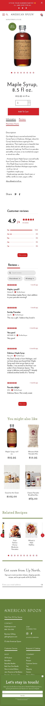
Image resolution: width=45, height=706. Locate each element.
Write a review (22, 255)
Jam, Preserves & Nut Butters (13, 672)
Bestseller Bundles (9, 663)
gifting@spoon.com (10, 637)
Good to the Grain (12, 493)
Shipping (29, 669)
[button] (22, 230)
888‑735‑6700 (9, 629)
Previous (2, 535)
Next (43, 535)
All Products (8, 658)
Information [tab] (11, 119)
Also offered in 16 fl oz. (14, 181)
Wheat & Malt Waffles (31, 543)
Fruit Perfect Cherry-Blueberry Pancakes (14, 545)
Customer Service (31, 663)
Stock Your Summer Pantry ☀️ (22, 4)
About (28, 658)
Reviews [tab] (13, 265)
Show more (22, 404)
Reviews (22, 119)
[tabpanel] (22, 339)
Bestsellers (7, 660)
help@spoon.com (10, 626)
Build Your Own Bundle (11, 666)
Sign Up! (22, 695)
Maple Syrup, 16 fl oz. (11, 453)
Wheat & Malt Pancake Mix (33, 453)
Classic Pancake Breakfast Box (33, 494)
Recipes (28, 660)
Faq (27, 666)
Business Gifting (9, 634)
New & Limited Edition (11, 669)
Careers (28, 672)
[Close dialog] (42, 676)
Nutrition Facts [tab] (12, 124)
